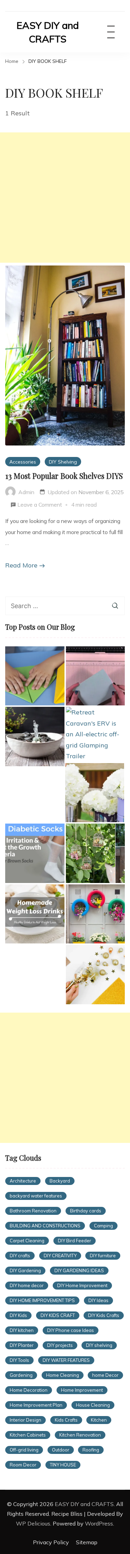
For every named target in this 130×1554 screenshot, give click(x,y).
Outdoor (60, 1450)
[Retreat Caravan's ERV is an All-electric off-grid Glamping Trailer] (95, 734)
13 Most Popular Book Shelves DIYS (64, 476)
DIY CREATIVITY (60, 1255)
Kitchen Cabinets (28, 1435)
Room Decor (23, 1464)
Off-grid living (24, 1450)
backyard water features (36, 1196)
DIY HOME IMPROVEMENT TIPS (42, 1300)
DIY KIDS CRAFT (58, 1315)
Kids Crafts (66, 1420)
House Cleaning (93, 1405)
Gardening (21, 1375)
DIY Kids (18, 1315)
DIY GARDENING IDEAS (79, 1270)
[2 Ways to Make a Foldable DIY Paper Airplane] (34, 676)
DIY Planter (22, 1345)
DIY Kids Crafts (103, 1315)
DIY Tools (19, 1360)
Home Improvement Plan (36, 1405)
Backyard (60, 1181)
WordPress (99, 1523)
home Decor (105, 1375)
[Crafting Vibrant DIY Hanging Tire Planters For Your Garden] (95, 914)
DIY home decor (27, 1285)
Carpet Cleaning (27, 1240)
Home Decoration (28, 1390)
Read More (21, 565)
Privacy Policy (51, 1542)
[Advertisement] (65, 197)
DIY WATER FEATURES (66, 1360)
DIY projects (60, 1345)
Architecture (23, 1181)
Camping (103, 1225)
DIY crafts (20, 1255)
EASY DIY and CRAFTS (48, 32)
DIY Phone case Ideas (70, 1330)
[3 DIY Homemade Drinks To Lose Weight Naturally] (34, 914)
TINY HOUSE (63, 1464)
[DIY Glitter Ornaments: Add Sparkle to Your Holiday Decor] (95, 974)
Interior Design (25, 1420)
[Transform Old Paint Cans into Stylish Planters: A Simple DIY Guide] (94, 793)
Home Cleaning (62, 1375)
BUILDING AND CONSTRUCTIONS (45, 1225)
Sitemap (86, 1542)
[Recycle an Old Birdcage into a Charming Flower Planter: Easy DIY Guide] (95, 853)
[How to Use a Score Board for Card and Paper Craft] (95, 676)
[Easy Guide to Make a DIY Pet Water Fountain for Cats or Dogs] (34, 736)
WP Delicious (33, 1523)
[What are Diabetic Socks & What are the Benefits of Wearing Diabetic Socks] (34, 853)
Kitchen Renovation (80, 1435)
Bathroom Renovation (33, 1210)
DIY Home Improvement (82, 1285)
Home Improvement (82, 1390)
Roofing (91, 1450)
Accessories (22, 462)
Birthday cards (85, 1210)
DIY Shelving (63, 462)
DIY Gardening (25, 1270)
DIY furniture (103, 1255)
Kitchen (99, 1420)
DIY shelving (99, 1345)
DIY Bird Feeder (74, 1240)
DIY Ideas (98, 1300)
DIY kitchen (22, 1330)
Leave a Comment (39, 505)
